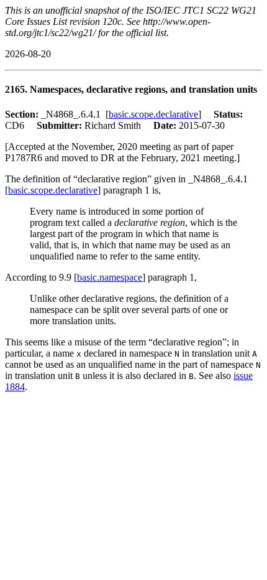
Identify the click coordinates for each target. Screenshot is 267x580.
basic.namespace (109, 277)
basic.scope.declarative (153, 114)
